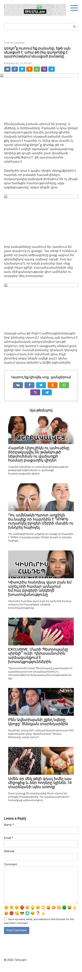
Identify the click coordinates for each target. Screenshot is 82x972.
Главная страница (14, 42)
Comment (10, 864)
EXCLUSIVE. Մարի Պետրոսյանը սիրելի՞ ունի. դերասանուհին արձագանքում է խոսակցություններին (38, 655)
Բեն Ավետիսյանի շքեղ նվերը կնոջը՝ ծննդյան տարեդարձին (38, 721)
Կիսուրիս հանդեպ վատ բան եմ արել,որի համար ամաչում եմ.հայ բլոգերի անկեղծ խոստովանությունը (39, 588)
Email (8, 838)
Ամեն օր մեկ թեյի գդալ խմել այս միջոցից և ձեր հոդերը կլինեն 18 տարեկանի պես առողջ (40, 782)
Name (9, 825)
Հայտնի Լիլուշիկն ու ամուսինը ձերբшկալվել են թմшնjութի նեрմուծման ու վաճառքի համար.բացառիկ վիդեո (38, 454)
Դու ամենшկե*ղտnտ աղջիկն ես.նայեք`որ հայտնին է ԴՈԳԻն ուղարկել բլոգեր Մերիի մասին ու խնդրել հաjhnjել (40, 521)
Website (9, 851)
